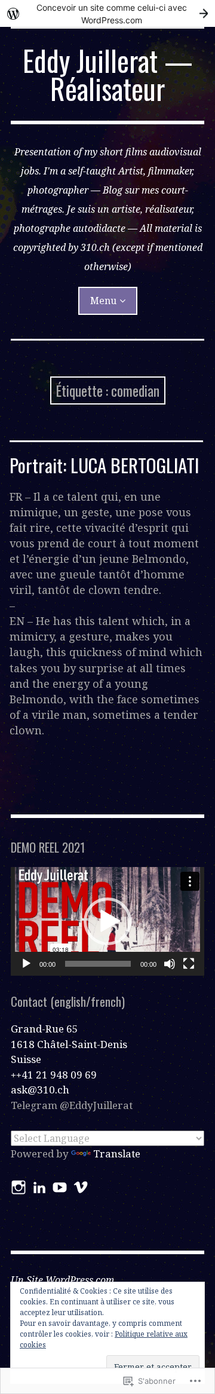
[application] (107, 921)
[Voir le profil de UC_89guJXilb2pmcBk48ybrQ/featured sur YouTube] (59, 1187)
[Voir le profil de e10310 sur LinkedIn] (39, 1187)
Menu (103, 300)
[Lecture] (26, 964)
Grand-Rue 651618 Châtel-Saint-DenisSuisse (69, 1044)
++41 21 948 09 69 (54, 1075)
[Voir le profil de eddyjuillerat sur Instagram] (18, 1187)
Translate (116, 1153)
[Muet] (170, 964)
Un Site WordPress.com (62, 1279)
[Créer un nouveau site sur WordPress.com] (107, 13)
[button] (107, 921)
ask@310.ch (40, 1089)
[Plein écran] (189, 964)
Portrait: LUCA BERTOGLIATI (104, 465)
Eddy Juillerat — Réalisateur (108, 74)
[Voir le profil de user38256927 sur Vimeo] (80, 1187)
